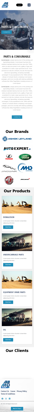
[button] (29, 5)
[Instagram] (31, 43)
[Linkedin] (31, 48)
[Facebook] (31, 38)
